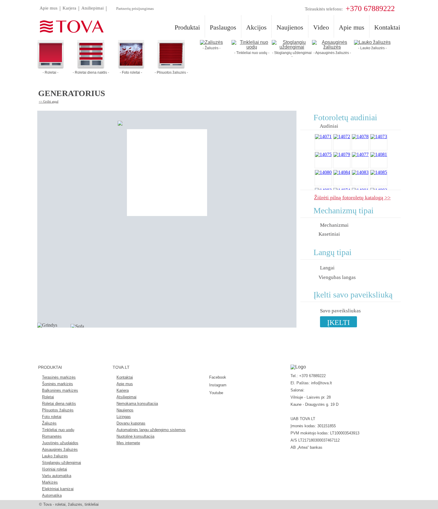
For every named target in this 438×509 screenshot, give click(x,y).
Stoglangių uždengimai (61, 463)
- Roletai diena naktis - (91, 72)
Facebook (217, 377)
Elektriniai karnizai (58, 489)
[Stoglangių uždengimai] (292, 47)
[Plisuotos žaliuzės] (171, 66)
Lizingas (124, 417)
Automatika (52, 495)
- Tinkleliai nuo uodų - (251, 53)
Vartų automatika (56, 476)
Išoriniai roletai (54, 469)
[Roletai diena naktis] (90, 66)
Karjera (123, 390)
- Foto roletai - (131, 72)
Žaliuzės (49, 423)
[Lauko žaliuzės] (372, 42)
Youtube (216, 393)
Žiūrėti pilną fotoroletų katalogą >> (352, 197)
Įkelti (338, 322)
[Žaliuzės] (211, 42)
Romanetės (52, 436)
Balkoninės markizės (60, 390)
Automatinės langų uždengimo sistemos (151, 430)
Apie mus (125, 384)
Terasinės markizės (59, 377)
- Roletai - (50, 72)
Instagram (217, 385)
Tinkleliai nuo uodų (58, 430)
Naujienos (125, 410)
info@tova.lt (321, 383)
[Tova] (68, 26)
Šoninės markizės (57, 384)
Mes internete (128, 443)
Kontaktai (125, 377)
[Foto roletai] (131, 66)
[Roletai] (51, 66)
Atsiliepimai (126, 397)
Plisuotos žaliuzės (58, 410)
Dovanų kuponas (131, 423)
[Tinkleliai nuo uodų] (252, 47)
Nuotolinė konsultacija (135, 436)
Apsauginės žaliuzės (60, 449)
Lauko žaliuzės (55, 456)
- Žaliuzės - (211, 48)
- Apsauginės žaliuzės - (332, 53)
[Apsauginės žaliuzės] (332, 47)
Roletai (48, 397)
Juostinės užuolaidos (60, 443)
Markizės (50, 482)
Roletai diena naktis (59, 403)
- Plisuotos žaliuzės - (171, 72)
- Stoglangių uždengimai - (292, 54)
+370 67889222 (370, 8)
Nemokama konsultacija (137, 403)
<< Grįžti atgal (48, 101)
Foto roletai (51, 417)
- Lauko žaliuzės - (372, 48)
